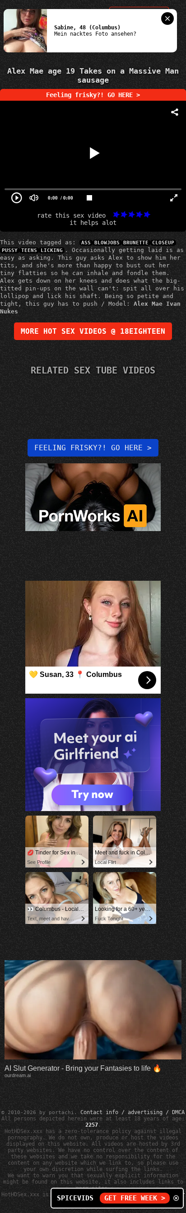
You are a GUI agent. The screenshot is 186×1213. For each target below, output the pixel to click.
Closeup (163, 243)
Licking (52, 250)
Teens (29, 250)
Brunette (136, 243)
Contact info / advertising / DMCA (132, 1112)
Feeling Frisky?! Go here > (93, 447)
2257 (91, 1125)
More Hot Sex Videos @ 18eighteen (93, 331)
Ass (86, 243)
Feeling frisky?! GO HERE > (93, 94)
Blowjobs (107, 243)
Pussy (10, 250)
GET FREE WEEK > (134, 1198)
